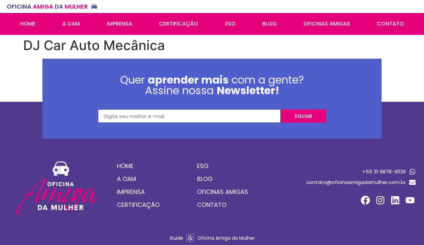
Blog (269, 24)
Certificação (178, 24)
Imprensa (119, 24)
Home (27, 24)
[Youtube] (409, 200)
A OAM (71, 24)
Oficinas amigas (326, 24)
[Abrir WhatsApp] (407, 228)
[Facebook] (365, 200)
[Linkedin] (395, 200)
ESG (230, 24)
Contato (390, 24)
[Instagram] (380, 200)
